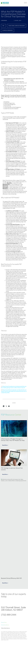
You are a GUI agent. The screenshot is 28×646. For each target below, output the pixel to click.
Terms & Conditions (5, 625)
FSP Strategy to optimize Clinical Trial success (12, 468)
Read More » (5, 445)
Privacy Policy (4, 622)
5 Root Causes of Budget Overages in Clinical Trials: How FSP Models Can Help (12, 439)
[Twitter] (8, 601)
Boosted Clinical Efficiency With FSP (11, 578)
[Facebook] (5, 601)
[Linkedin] (2, 601)
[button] (3, 25)
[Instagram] (11, 601)
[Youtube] (14, 601)
